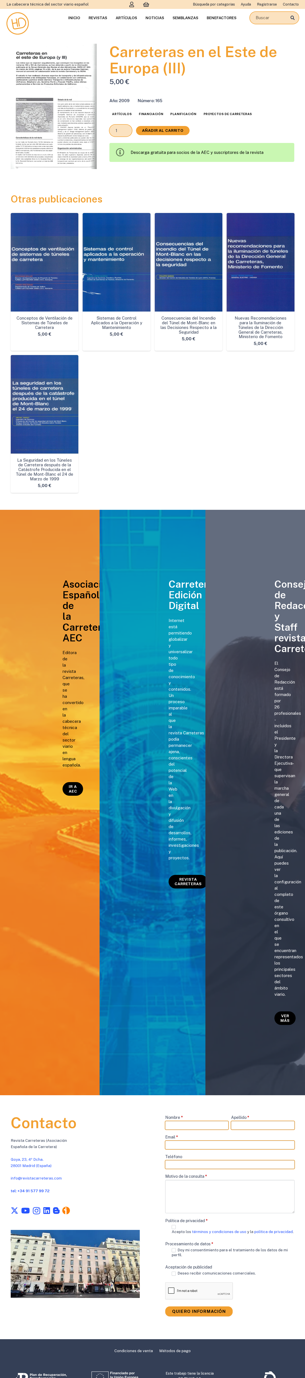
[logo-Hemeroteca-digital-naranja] (17, 23)
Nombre (174, 1117)
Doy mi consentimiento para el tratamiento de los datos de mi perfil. (230, 1252)
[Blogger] (56, 1210)
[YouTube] (25, 1210)
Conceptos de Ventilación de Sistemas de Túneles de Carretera (45, 323)
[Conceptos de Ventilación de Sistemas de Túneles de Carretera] (45, 262)
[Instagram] (36, 1211)
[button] (88, 52)
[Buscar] (293, 18)
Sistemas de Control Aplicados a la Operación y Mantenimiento (116, 323)
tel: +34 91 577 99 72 (30, 1191)
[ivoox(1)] (66, 1210)
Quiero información (199, 1311)
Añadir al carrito (163, 130)
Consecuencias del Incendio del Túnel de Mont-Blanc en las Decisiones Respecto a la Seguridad (189, 325)
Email (171, 1137)
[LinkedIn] (46, 1210)
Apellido (240, 1117)
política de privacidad (273, 1231)
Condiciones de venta (133, 1351)
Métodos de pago (175, 1351)
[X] (14, 1211)
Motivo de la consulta (186, 1176)
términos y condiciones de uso (219, 1231)
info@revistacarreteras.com (36, 1178)
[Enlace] (131, 4)
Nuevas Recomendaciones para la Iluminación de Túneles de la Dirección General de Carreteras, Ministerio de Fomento (260, 327)
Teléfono (173, 1156)
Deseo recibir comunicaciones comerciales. (216, 1273)
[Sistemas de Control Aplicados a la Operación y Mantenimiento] (116, 262)
